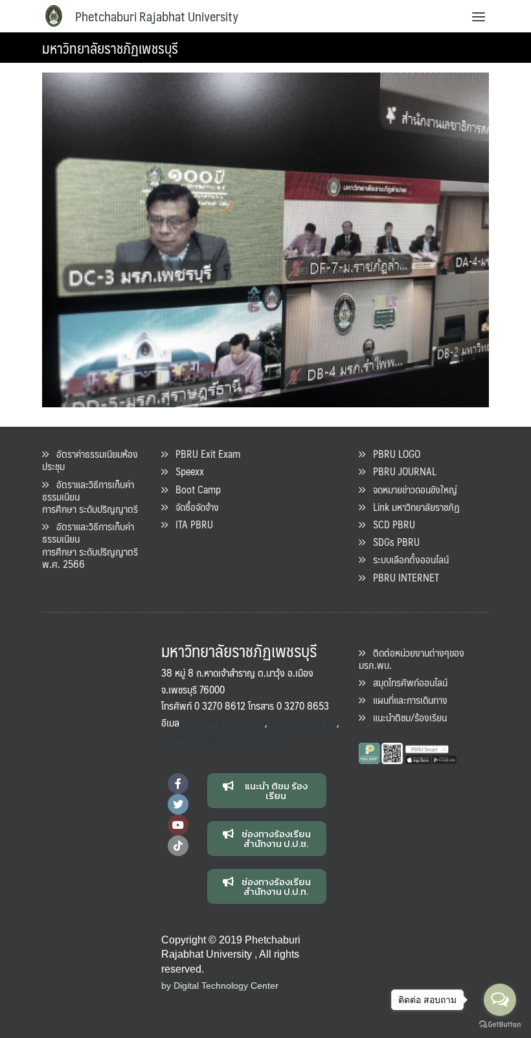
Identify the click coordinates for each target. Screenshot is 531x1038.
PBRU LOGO (392, 453)
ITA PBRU (190, 524)
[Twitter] (178, 804)
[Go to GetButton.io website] (500, 1025)
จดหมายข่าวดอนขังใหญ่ (411, 489)
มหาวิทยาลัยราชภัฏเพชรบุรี (110, 48)
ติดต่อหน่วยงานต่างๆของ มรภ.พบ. (411, 658)
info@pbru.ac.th (302, 722)
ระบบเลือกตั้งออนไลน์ (407, 559)
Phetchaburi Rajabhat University (156, 16)
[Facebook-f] (178, 783)
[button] (267, 790)
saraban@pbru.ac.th (225, 722)
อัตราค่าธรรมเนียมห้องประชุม (90, 460)
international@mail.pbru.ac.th (219, 738)
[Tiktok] (178, 845)
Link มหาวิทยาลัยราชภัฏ (412, 506)
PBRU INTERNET (402, 577)
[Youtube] (178, 825)
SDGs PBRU (392, 541)
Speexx (186, 471)
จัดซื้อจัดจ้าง (193, 506)
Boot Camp (194, 489)
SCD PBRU (390, 524)
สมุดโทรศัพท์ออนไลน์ (406, 682)
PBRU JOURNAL (400, 471)
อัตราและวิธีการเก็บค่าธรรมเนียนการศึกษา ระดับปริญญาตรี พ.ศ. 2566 (90, 544)
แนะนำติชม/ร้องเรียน (406, 717)
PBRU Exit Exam (204, 453)
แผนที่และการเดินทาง (406, 699)
